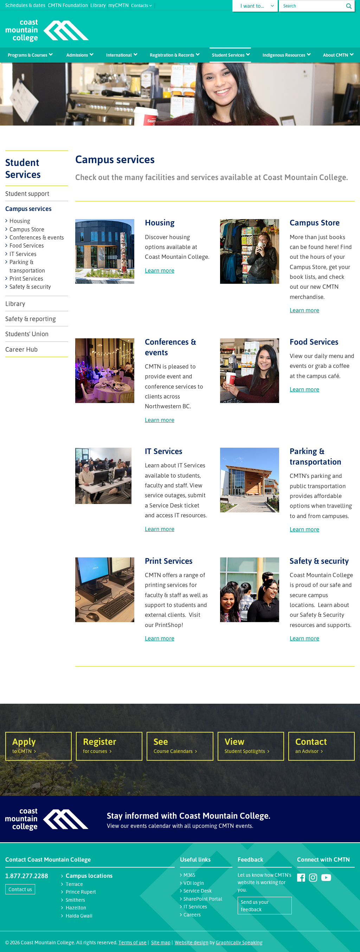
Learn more (159, 270)
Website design (191, 942)
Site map (161, 942)
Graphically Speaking (239, 942)
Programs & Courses (27, 55)
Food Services (26, 245)
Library (98, 4)
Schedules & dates (25, 4)
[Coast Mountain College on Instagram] (313, 877)
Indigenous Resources (284, 55)
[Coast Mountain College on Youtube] (326, 877)
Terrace (74, 884)
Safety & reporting (30, 318)
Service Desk (198, 891)
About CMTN (335, 55)
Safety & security (30, 286)
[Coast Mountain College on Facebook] (301, 877)
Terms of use (132, 942)
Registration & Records (172, 55)
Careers (192, 915)
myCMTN (118, 4)
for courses (99, 744)
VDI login (194, 883)
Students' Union (27, 334)
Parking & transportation (315, 456)
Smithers (75, 900)
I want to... (252, 5)
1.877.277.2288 (26, 876)
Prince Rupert (81, 892)
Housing (19, 220)
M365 (189, 875)
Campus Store (26, 229)
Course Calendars (173, 744)
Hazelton (76, 908)
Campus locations (89, 875)
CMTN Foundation (68, 4)
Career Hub (21, 349)
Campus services (28, 208)
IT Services (23, 253)
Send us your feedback (255, 905)
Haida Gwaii (79, 916)
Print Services (26, 278)
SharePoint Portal (203, 899)
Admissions (77, 55)
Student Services (228, 55)
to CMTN (24, 744)
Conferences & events (36, 237)
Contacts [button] (139, 4)
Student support (27, 193)
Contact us (20, 889)
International (119, 55)
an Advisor (311, 744)
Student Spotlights (245, 744)
